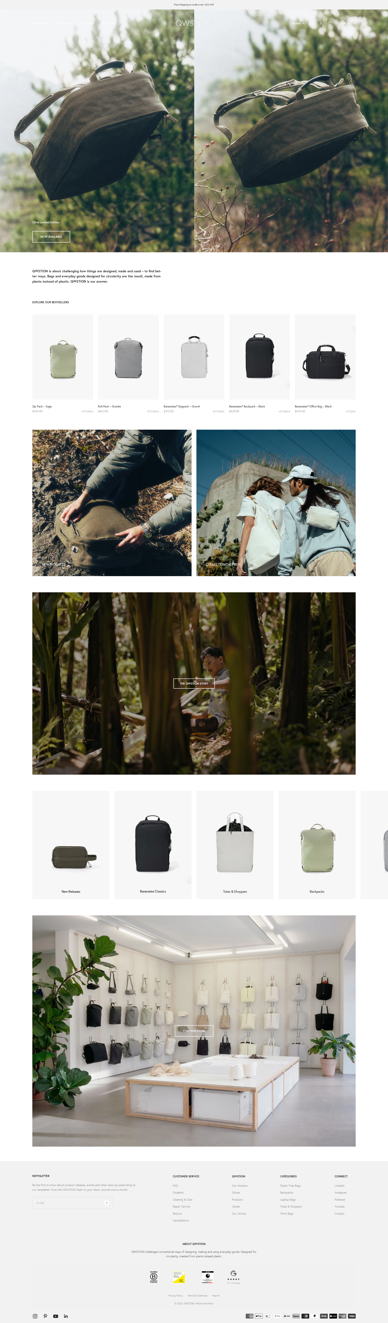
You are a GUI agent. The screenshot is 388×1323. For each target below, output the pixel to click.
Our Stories (109, 23)
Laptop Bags (288, 1199)
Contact (339, 1213)
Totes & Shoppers (291, 1206)
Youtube (340, 1206)
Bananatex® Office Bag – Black (313, 406)
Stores (236, 1192)
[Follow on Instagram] (35, 1316)
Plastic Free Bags (290, 1185)
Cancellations (181, 1220)
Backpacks (286, 1192)
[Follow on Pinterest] (45, 1316)
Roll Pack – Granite (109, 406)
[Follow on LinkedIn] (66, 1316)
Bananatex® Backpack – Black (247, 406)
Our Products (64, 23)
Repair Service (181, 1206)
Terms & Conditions (197, 1295)
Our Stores (87, 23)
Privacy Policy (176, 1295)
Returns (177, 1213)
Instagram (341, 1192)
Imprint (216, 1295)
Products (237, 1199)
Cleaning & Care (182, 1199)
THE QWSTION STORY (194, 683)
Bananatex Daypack (53, 237)
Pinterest (340, 1199)
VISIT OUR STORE (194, 1031)
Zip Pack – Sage (42, 406)
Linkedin (340, 1185)
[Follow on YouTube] (55, 1316)
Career (236, 1206)
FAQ (175, 1185)
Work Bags (286, 1213)
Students (178, 1192)
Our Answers (40, 23)
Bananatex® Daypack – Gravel (182, 406)
